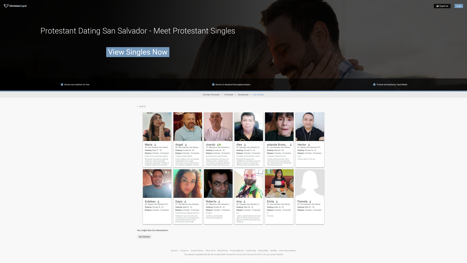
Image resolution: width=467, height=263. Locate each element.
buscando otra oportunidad (216, 156)
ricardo (210, 144)
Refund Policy (222, 251)
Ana (239, 201)
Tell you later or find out (306, 159)
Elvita (270, 201)
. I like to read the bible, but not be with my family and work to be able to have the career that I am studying (248, 219)
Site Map (273, 251)
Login (458, 6)
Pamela (302, 201)
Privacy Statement (237, 251)
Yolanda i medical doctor (276, 156)
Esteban (150, 201)
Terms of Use (210, 251)
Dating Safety (263, 251)
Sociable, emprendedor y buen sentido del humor (248, 156)
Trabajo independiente (183, 156)
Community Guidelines (287, 251)
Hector (301, 144)
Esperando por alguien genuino (187, 213)
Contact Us (184, 251)
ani (237, 213)
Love (299, 156)
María (148, 144)
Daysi (178, 201)
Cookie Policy (251, 251)
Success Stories (197, 251)
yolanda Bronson (277, 144)
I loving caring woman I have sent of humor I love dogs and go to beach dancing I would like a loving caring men (279, 162)
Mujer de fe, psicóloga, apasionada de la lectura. (157, 156)
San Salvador (144, 237)
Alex (239, 144)
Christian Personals (211, 95)
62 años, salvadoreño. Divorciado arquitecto (214, 217)
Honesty (270, 216)
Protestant (228, 95)
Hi (268, 213)
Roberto (211, 201)
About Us (174, 251)
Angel (179, 144)
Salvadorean (243, 95)
